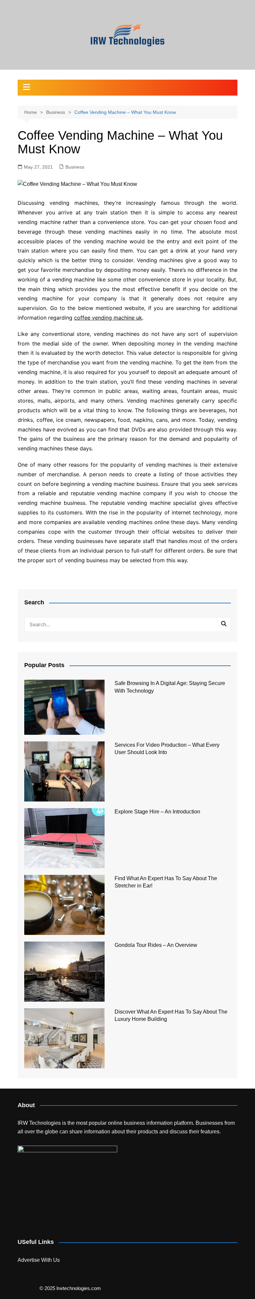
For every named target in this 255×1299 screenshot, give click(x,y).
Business (74, 167)
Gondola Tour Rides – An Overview (156, 945)
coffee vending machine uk (108, 317)
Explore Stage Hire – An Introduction (157, 811)
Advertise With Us (39, 1260)
